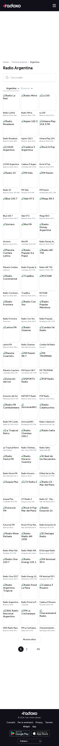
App (34, 726)
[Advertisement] (29, 37)
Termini (48, 722)
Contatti (11, 722)
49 (38, 649)
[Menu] (54, 5)
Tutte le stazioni (19, 62)
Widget (26, 726)
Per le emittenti (25, 722)
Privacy (39, 722)
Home (6, 62)
